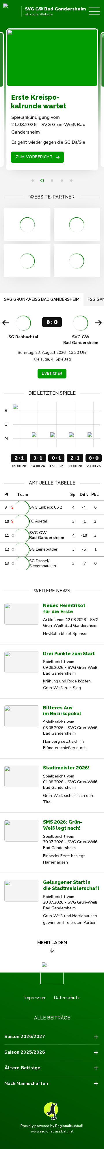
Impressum (35, 998)
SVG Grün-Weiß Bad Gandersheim (41, 299)
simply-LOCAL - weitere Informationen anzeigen (27, 260)
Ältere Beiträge (22, 1068)
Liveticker (52, 373)
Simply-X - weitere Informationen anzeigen (77, 260)
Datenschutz (67, 998)
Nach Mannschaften (26, 1083)
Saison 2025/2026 (24, 1052)
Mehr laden (52, 942)
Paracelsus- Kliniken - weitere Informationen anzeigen (77, 224)
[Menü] (94, 11)
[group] (52, 348)
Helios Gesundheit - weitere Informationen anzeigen (27, 224)
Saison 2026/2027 (24, 1036)
